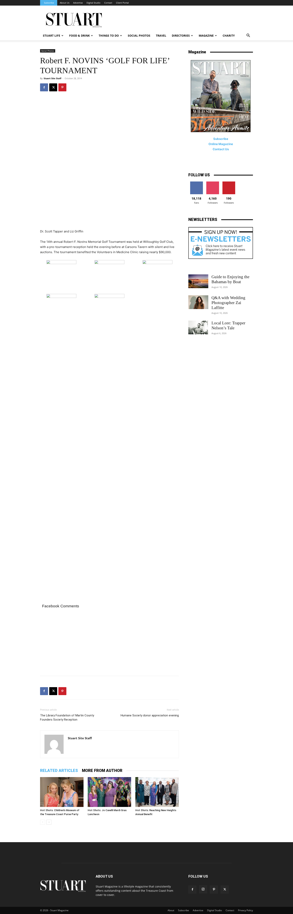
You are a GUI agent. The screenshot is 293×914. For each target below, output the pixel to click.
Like (196, 182)
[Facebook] (44, 87)
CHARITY (229, 35)
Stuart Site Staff (52, 78)
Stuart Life (51, 35)
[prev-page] (42, 822)
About (171, 910)
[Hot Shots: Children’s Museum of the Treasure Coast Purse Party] (62, 792)
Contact (108, 2)
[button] (248, 36)
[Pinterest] (62, 87)
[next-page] (48, 822)
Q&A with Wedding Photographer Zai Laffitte (228, 302)
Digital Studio (93, 2)
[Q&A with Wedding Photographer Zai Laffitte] (198, 302)
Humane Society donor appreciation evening (150, 715)
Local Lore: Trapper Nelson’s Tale (228, 325)
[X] (53, 87)
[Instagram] (203, 889)
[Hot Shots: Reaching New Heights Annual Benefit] (157, 792)
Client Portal (122, 2)
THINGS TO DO (109, 35)
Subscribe (49, 2)
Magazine (206, 35)
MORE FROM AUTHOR (102, 770)
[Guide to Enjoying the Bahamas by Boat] (198, 281)
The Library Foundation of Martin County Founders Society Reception (67, 717)
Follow (212, 182)
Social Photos (139, 35)
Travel (161, 35)
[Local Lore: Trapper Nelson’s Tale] (198, 327)
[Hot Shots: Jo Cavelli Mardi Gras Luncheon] (109, 792)
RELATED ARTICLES (59, 770)
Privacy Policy (245, 910)
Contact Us (221, 149)
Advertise (78, 2)
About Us (64, 2)
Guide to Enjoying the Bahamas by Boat (230, 279)
